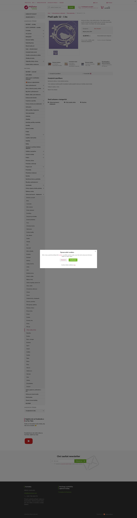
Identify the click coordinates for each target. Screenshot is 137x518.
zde (74, 265)
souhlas (60, 255)
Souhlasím (73, 260)
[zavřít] (95, 251)
